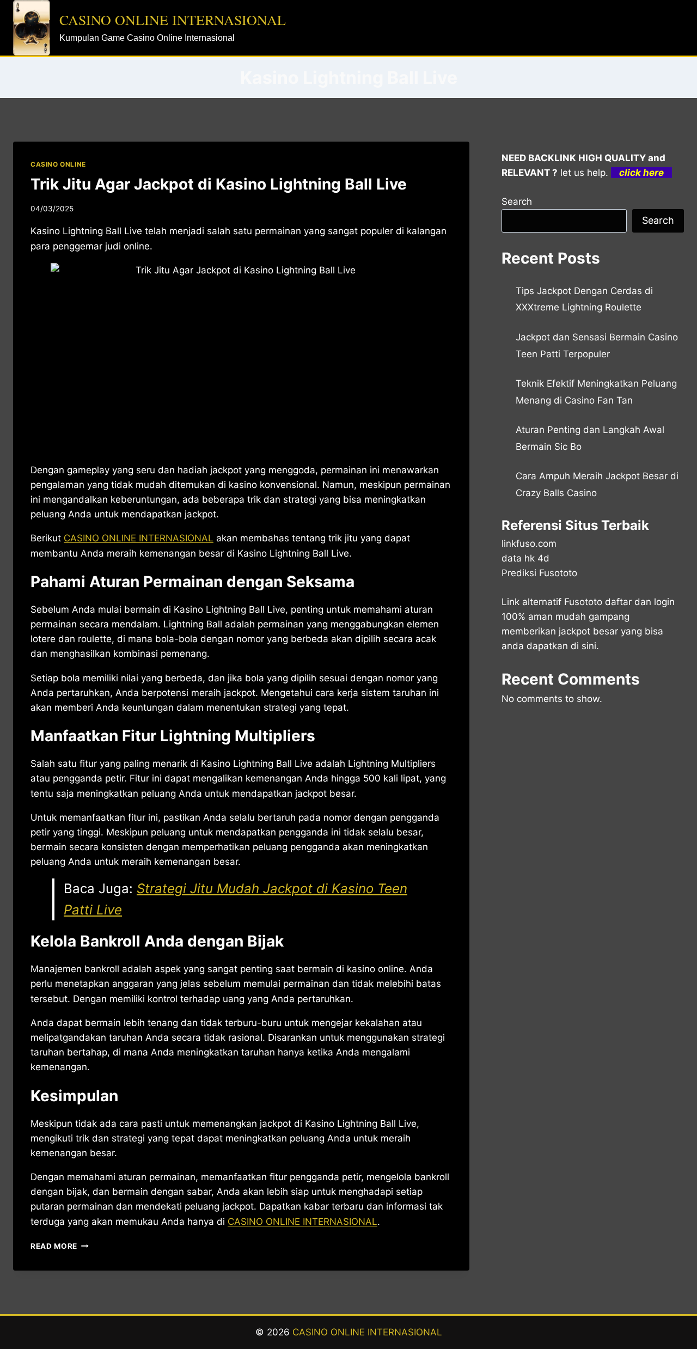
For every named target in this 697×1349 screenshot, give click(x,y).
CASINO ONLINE (58, 164)
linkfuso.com (529, 543)
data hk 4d (525, 558)
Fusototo (583, 601)
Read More (59, 1246)
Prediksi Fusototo (539, 572)
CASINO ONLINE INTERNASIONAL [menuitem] (138, 538)
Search (517, 201)
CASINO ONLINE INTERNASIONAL (367, 1332)
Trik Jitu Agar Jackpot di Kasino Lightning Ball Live (218, 184)
